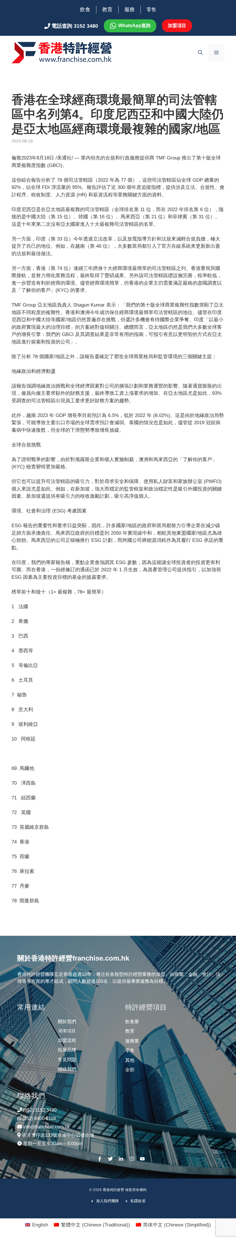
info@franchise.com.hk (46, 1126)
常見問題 (67, 1059)
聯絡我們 (67, 1069)
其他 (129, 1060)
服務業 (132, 1040)
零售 (151, 9)
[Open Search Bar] (200, 52)
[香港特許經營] (62, 52)
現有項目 (67, 1030)
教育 (107, 9)
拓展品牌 (67, 1049)
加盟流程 (67, 1040)
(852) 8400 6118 (39, 1118)
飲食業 (132, 1021)
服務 (129, 9)
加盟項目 (177, 25)
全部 (129, 1069)
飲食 (85, 9)
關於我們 (67, 1021)
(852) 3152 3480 (40, 1110)
